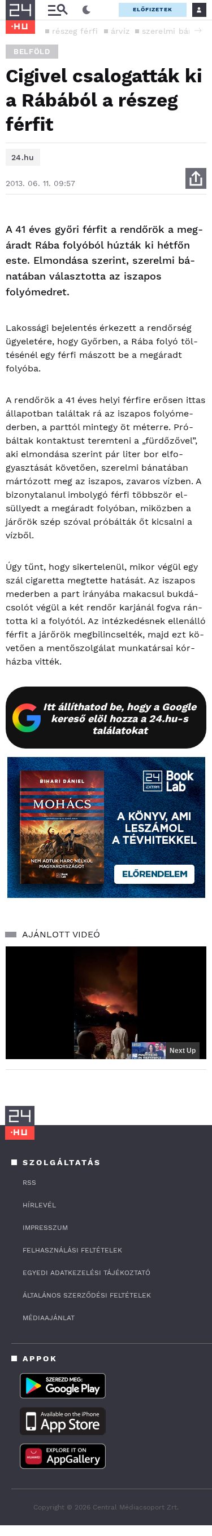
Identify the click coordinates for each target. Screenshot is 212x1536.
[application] (106, 1002)
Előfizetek (152, 9)
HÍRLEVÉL (39, 1205)
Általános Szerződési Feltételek (87, 1295)
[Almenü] (57, 10)
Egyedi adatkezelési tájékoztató (86, 1273)
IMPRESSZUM (45, 1228)
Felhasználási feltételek (72, 1250)
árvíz (120, 31)
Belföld (32, 51)
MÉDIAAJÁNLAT (49, 1318)
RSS (29, 1183)
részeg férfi (75, 31)
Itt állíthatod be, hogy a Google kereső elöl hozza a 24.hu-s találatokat (119, 718)
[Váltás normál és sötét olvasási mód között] (86, 10)
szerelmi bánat (172, 31)
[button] (197, 30)
